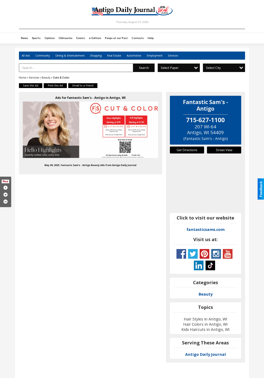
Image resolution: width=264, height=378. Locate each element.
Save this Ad (30, 85)
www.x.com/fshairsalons (193, 254)
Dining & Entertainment (70, 55)
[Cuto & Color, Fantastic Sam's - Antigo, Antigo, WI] (90, 130)
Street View (224, 150)
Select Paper (170, 68)
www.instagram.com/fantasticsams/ (216, 254)
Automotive (134, 55)
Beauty (46, 77)
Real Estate (114, 55)
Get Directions (187, 150)
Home (22, 77)
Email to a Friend (82, 85)
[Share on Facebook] (5, 187)
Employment (155, 55)
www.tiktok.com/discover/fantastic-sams (210, 265)
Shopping (96, 55)
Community (42, 55)
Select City (213, 68)
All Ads (26, 55)
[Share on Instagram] (5, 201)
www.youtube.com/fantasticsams (227, 254)
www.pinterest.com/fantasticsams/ (204, 254)
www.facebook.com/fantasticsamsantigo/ (181, 254)
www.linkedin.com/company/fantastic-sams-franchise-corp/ (199, 265)
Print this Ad (55, 85)
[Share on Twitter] (5, 194)
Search (144, 68)
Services (173, 55)
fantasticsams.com (206, 229)
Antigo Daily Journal (205, 354)
